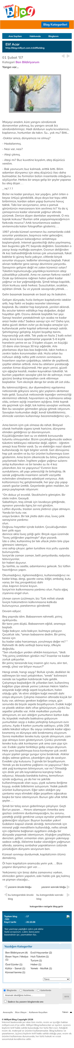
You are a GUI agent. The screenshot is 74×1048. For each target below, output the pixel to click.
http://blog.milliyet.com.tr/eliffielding (25, 47)
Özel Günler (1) (13, 964)
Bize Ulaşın (21, 1012)
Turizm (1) (36, 960)
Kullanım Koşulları (38, 1012)
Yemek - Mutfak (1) (41, 968)
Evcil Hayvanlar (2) (41, 952)
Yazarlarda (28, 990)
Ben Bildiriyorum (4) (16, 952)
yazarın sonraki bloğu (53, 886)
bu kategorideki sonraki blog (49, 896)
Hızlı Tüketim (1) (40, 956)
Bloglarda (12, 990)
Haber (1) (36, 964)
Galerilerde (45, 990)
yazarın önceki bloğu (19, 886)
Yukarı (65, 1012)
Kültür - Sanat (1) (15, 968)
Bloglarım (53, 36)
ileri (68, 56)
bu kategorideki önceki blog (21, 896)
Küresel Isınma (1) (15, 972)
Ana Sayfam (15, 36)
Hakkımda (35, 36)
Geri (63, 56)
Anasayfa (8, 1012)
